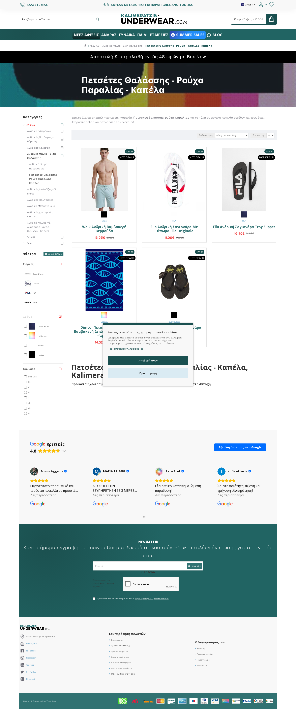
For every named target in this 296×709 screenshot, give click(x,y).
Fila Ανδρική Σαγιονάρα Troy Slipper (244, 227)
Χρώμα (27, 316)
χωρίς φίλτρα (55, 253)
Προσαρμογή (148, 373)
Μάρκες (28, 264)
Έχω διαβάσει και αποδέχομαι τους (133, 598)
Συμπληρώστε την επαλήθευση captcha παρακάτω (103, 583)
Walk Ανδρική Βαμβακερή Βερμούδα (104, 229)
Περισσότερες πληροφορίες (125, 348)
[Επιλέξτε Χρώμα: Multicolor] (104, 314)
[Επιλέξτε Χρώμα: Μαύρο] (104, 214)
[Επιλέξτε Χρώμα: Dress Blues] (244, 214)
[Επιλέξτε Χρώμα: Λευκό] (174, 214)
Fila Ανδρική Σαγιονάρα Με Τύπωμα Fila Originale (174, 229)
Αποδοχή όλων (148, 360)
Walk (104, 221)
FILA (174, 221)
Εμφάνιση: (258, 135)
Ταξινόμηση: (206, 135)
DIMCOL (104, 321)
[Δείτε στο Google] (34, 471)
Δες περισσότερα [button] (43, 495)
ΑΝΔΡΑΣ (94, 45)
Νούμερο (29, 368)
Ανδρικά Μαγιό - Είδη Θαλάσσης (122, 45)
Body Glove (174, 321)
